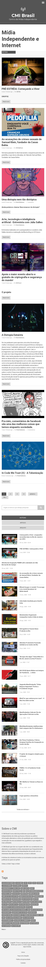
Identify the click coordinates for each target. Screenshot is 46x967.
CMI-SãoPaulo (19, 148)
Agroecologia (7, 891)
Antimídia (26, 901)
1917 (25, 883)
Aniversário (16, 899)
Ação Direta (25, 888)
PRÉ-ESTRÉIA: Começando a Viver (21, 88)
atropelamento (7, 920)
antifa (36, 899)
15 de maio (19, 883)
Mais (3, 929)
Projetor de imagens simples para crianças (32, 755)
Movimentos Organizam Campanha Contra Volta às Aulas (31, 616)
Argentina (34, 904)
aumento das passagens (10, 923)
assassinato (6, 912)
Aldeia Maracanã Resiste (34, 891)
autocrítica (34, 923)
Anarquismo (39, 896)
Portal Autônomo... (20, 202)
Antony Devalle (36, 901)
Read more (6, 101)
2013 (30, 883)
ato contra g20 (28, 918)
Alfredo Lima (6, 893)
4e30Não (40, 883)
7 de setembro (7, 885)
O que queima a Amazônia (29, 796)
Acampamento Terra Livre (10, 888)
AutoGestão (16, 926)
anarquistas (6, 899)
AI (24, 891)
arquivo (23, 528)
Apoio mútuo (13, 904)
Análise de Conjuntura (10, 896)
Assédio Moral (7, 915)
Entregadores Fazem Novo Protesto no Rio (29, 630)
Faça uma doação (23, 956)
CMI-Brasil (18, 283)
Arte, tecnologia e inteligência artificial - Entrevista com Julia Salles (22, 221)
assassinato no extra (19, 912)
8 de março (17, 885)
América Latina (34, 893)
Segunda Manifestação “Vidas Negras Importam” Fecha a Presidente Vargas (30, 686)
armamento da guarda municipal (13, 907)
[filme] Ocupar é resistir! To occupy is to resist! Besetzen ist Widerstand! (32, 589)
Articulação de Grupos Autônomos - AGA (16, 909)
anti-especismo (27, 899)
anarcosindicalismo (26, 896)
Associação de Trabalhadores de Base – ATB (28, 915)
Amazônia (24, 893)
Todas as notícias (22, 809)
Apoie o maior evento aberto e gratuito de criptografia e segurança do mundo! (22, 277)
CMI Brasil (23, 15)
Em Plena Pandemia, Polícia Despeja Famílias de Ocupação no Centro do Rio (32, 742)
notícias (27, 518)
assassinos (32, 912)
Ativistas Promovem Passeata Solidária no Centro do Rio (30, 644)
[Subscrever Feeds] (23, 871)
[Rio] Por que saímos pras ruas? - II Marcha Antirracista (32, 699)
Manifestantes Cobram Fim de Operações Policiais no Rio (30, 713)
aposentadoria (24, 904)
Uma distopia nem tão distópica (19, 199)
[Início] (23, 9)
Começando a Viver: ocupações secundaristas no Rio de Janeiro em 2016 (31, 537)
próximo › (33, 494)
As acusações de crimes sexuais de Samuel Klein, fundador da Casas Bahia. (22, 142)
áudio (33, 920)
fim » (5, 497)
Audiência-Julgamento (22, 920)
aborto (24, 885)
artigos (23, 523)
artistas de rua (36, 909)
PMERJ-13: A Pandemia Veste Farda (30, 769)
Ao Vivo (4, 904)
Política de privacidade (23, 959)
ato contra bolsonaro (14, 918)
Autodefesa (6, 926)
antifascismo (6, 901)
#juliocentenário (8, 883)
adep (32, 888)
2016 (34, 883)
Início (23, 952)
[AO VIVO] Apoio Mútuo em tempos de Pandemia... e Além (32, 671)
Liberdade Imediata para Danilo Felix (31, 602)
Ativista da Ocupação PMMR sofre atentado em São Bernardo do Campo (20, 564)
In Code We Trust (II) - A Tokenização (22, 473)
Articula (29, 907)
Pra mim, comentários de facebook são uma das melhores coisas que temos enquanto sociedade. (21, 424)
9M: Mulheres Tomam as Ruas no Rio (31, 783)
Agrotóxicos (17, 891)
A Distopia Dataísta (12, 335)
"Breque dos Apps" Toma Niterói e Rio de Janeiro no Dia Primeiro (31, 658)
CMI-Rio (18, 91)
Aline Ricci (16, 893)
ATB (3, 918)
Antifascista (17, 901)
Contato (23, 963)
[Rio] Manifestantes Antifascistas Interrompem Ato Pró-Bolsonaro (31, 727)
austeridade (24, 923)
